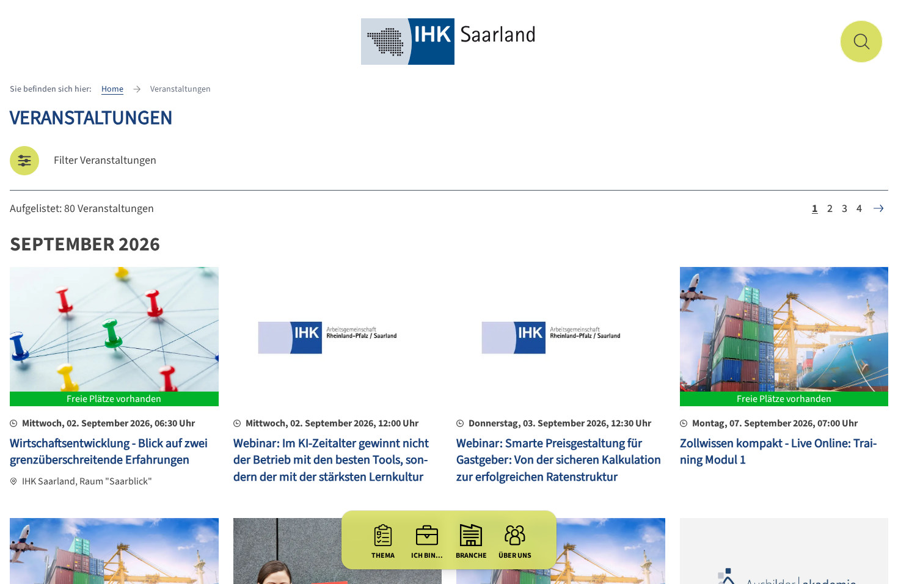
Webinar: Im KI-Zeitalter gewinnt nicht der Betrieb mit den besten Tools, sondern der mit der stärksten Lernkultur (331, 460)
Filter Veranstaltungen (105, 160)
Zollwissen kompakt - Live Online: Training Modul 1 (778, 452)
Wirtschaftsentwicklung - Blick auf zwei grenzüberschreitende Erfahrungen (109, 452)
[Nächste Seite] (878, 208)
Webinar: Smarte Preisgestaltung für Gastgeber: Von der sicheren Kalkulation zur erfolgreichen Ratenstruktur (558, 460)
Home (112, 89)
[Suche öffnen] (861, 41)
